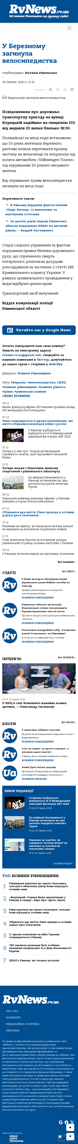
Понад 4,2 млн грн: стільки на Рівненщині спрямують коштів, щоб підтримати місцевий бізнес (34, 454)
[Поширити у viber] (65, 89)
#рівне (7, 391)
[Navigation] (69, 28)
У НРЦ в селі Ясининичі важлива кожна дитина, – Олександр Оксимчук (34, 704)
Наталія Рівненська (41, 73)
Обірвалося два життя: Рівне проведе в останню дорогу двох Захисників (38, 514)
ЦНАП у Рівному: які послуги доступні (34, 960)
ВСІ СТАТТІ (69, 571)
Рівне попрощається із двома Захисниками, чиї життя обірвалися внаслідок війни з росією (37, 422)
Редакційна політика (22, 1024)
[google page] (61, 1122)
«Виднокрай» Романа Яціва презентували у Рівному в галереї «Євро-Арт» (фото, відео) (37, 899)
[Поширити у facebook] (50, 89)
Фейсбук (55, 364)
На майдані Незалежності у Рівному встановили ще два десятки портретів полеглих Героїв (48, 482)
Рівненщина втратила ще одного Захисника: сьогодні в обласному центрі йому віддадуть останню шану (38, 886)
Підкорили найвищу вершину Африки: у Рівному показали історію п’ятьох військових (36, 500)
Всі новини (67, 562)
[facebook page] (66, 1122)
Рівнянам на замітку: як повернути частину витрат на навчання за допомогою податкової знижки (37, 528)
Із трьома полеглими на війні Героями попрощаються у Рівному (34, 936)
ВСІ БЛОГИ (69, 722)
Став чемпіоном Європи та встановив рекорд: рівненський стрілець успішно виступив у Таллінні (37, 541)
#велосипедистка (41, 382)
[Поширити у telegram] (72, 89)
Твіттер (43, 359)
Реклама (13, 1030)
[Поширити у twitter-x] (57, 89)
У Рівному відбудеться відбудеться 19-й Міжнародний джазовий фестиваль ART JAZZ (50, 433)
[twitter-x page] (72, 1122)
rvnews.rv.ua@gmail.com (21, 355)
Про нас (12, 1011)
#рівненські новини (30, 391)
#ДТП (61, 382)
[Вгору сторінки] (70, 1127)
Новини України (34, 779)
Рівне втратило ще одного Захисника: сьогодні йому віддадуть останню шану (39, 911)
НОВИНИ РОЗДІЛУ (63, 863)
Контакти (13, 1017)
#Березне (18, 382)
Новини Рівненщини (34, 373)
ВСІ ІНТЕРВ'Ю (67, 657)
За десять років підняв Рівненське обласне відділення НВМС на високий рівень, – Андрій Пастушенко (36, 226)
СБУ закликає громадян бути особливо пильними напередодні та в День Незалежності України (40, 948)
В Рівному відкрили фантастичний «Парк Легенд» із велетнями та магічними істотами (36, 209)
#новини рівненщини (19, 387)
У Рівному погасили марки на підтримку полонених (38, 553)
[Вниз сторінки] (70, 1136)
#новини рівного (51, 387)
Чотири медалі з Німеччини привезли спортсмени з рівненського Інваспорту (31, 470)
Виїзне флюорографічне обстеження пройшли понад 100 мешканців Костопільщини (38, 408)
